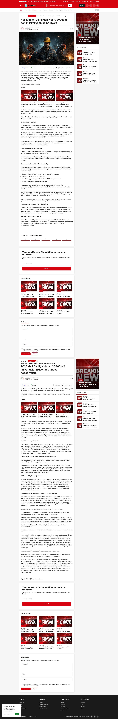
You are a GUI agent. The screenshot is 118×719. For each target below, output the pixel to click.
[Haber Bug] (31, 5)
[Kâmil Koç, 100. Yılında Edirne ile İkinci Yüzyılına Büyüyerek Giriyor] (29, 98)
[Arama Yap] (87, 5)
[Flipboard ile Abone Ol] (33, 68)
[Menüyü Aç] (20, 5)
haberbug (27, 28)
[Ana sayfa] (21, 10)
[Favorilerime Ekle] (53, 68)
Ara (70, 5)
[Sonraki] (30, 1)
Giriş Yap (35, 353)
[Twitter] (95, 716)
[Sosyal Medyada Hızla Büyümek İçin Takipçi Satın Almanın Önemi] (87, 374)
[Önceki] (28, 1)
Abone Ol (82, 5)
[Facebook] (91, 716)
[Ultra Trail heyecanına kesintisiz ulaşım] (87, 52)
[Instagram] (98, 716)
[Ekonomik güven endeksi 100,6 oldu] (64, 306)
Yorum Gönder (25, 353)
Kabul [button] (17, 714)
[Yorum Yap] (56, 68)
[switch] (97, 10)
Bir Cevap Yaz (25, 322)
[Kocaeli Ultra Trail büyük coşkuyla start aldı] (87, 66)
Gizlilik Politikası (7, 714)
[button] (90, 5)
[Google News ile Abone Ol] (25, 68)
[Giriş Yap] (94, 5)
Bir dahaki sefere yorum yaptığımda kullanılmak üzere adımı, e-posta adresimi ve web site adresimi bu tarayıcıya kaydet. (46, 350)
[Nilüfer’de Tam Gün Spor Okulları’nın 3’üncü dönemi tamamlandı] (87, 80)
